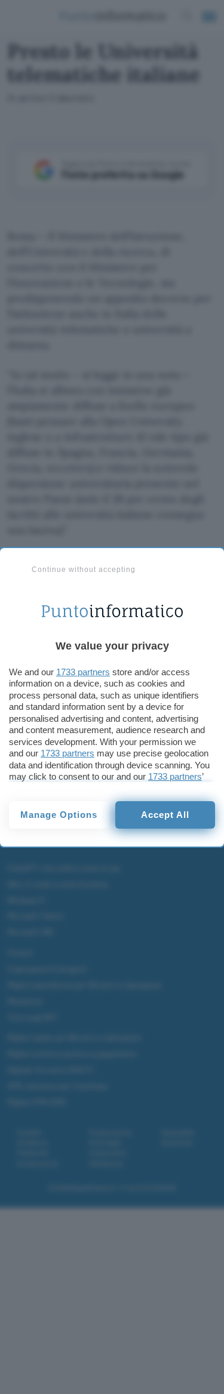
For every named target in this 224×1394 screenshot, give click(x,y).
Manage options (58, 815)
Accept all (165, 815)
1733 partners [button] (83, 672)
